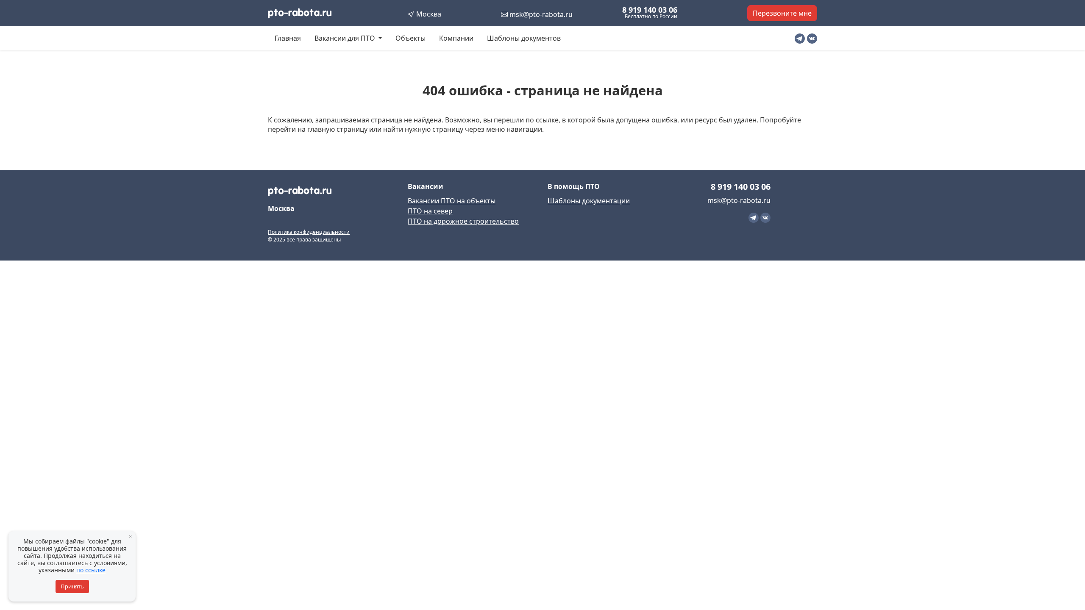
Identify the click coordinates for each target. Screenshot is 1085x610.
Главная (288, 38)
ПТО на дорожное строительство (463, 221)
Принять (72, 586)
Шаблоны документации (589, 200)
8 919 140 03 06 (649, 10)
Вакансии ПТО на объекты (451, 200)
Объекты (410, 38)
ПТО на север (430, 211)
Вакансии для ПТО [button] (345, 38)
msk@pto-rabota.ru (540, 14)
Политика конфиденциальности (309, 232)
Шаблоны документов (524, 38)
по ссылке (91, 570)
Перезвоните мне (782, 13)
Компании (456, 38)
